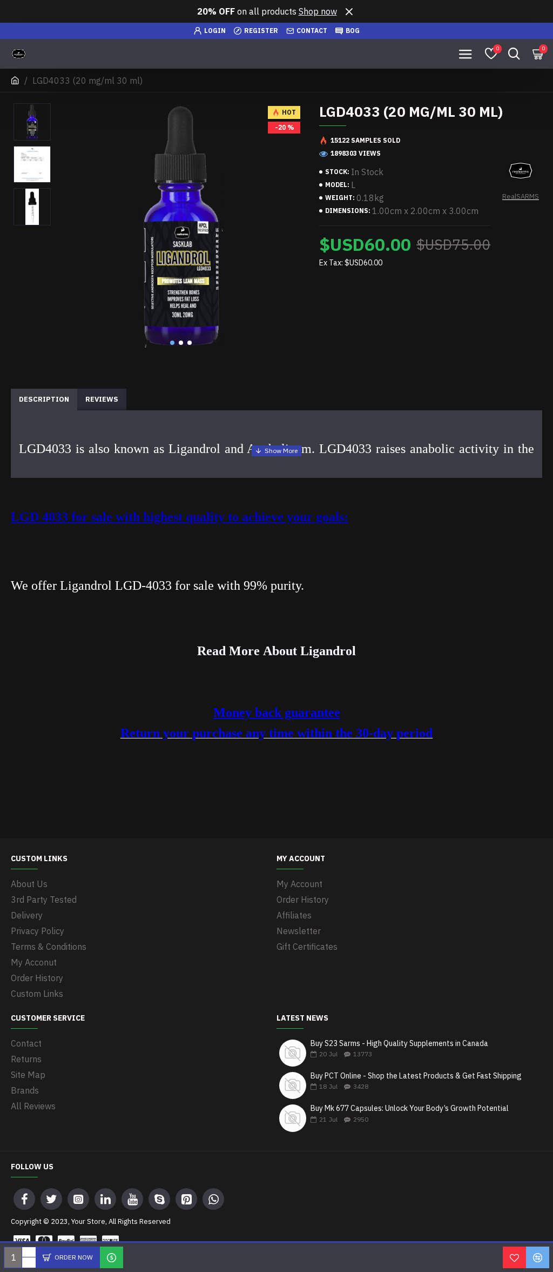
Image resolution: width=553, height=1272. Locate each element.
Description (44, 399)
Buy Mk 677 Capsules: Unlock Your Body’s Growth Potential (410, 1108)
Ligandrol (328, 651)
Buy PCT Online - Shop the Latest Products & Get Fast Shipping (416, 1076)
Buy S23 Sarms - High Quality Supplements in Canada (399, 1044)
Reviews (101, 399)
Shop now (318, 11)
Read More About (248, 651)
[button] (172, 343)
